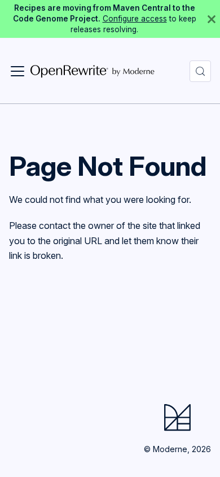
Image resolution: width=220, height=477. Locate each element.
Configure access (135, 18)
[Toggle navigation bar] (17, 71)
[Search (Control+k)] (200, 71)
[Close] (211, 19)
